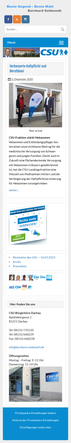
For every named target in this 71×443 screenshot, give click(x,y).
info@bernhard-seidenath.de (26, 347)
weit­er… (14, 190)
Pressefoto (20, 266)
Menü (11, 42)
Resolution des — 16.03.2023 (34, 257)
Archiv (17, 262)
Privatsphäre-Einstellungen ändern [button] (35, 413)
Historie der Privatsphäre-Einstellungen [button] (35, 420)
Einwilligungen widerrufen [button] (35, 427)
